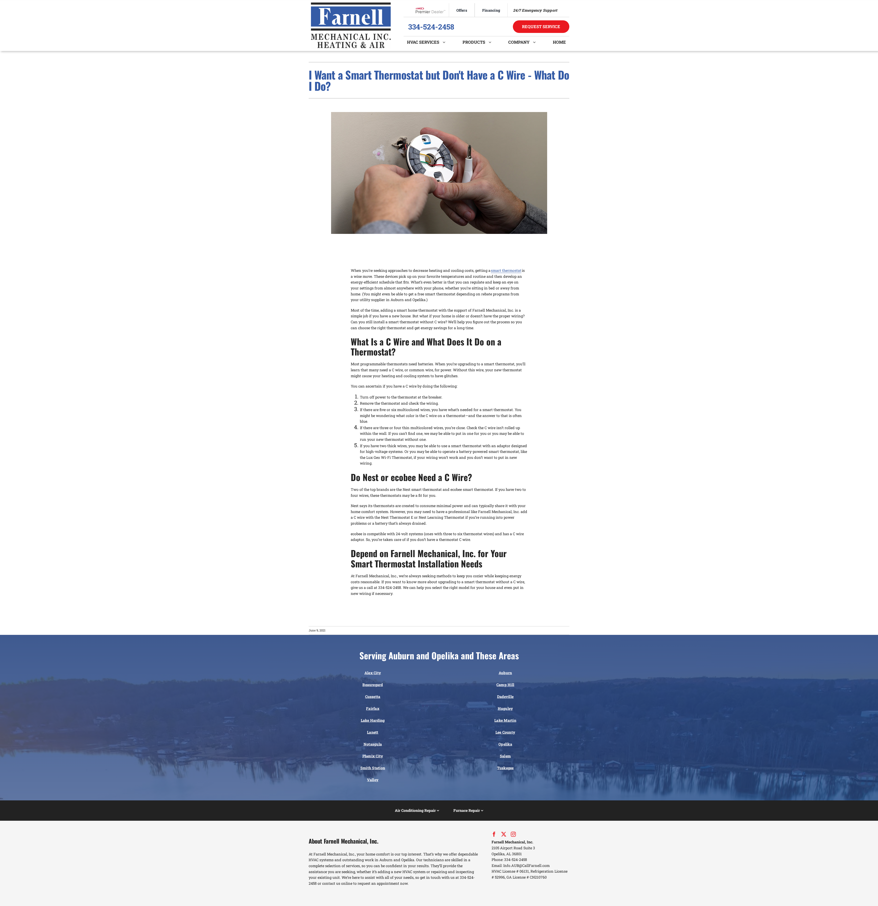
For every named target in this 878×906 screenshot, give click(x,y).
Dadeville (505, 696)
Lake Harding (373, 720)
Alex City (372, 672)
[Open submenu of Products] (492, 42)
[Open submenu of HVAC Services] (446, 42)
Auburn (505, 672)
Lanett (372, 732)
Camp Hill (505, 684)
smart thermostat (506, 270)
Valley (372, 779)
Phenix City (372, 756)
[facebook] (494, 834)
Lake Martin (505, 720)
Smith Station (372, 767)
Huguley (505, 708)
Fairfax (372, 708)
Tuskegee (505, 767)
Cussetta (372, 696)
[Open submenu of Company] (536, 42)
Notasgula (373, 744)
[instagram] (513, 834)
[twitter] (503, 834)
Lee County (505, 732)
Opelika (505, 744)
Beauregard (372, 684)
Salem (505, 756)
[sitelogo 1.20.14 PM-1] (351, 4)
